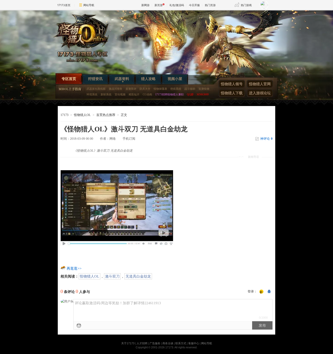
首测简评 (130, 88)
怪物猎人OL (82, 115)
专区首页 (69, 79)
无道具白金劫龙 (138, 276)
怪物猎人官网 (260, 84)
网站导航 (88, 5)
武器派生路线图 (96, 88)
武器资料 (122, 79)
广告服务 (155, 343)
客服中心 (193, 343)
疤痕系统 (175, 88)
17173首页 (63, 5)
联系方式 (180, 343)
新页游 (158, 5)
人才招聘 (142, 343)
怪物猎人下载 (232, 93)
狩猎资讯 (95, 79)
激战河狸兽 (115, 88)
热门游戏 (246, 5)
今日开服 (194, 5)
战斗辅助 (189, 88)
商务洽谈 (167, 343)
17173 (64, 115)
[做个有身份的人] (261, 292)
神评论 (266, 138)
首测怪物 (203, 88)
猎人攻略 (148, 79)
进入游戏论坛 (260, 93)
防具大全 (145, 88)
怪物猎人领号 (232, 84)
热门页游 (210, 5)
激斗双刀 (112, 276)
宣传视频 (120, 94)
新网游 (145, 5)
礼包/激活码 (176, 5)
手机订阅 (129, 138)
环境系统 (92, 94)
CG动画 (147, 94)
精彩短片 (134, 94)
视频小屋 (175, 79)
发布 (262, 325)
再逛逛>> (74, 268)
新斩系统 (106, 94)
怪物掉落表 (160, 88)
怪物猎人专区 (85, 40)
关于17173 (128, 343)
